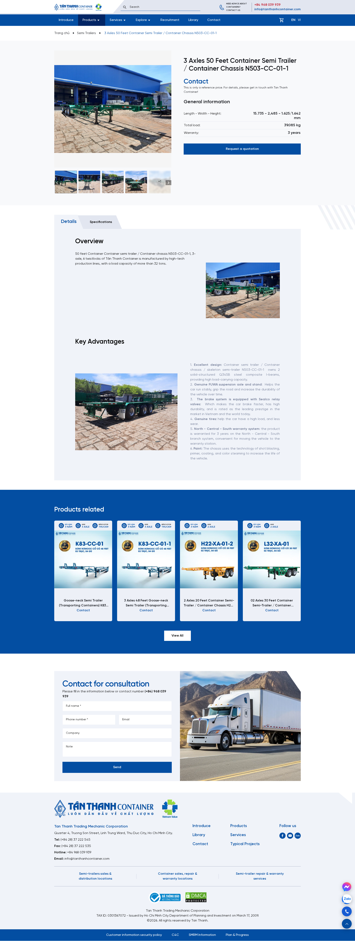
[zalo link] (298, 835)
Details (69, 221)
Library (193, 20)
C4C (175, 935)
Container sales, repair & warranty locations (177, 876)
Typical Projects (245, 844)
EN (293, 20)
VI (299, 20)
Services (238, 835)
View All (177, 635)
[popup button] (347, 924)
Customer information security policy (134, 935)
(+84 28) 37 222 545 (75, 839)
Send (117, 767)
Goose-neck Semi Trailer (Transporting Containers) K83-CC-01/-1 (83, 603)
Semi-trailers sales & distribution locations (95, 876)
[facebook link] (282, 835)
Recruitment (169, 20)
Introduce (66, 20)
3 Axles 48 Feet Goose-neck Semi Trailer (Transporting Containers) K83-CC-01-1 (146, 603)
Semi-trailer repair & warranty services (260, 876)
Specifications (101, 222)
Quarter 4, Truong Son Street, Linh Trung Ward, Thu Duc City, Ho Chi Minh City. (113, 833)
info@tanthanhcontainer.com (277, 9)
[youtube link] (290, 835)
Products (238, 826)
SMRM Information (202, 935)
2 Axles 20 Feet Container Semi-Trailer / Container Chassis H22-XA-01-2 (209, 603)
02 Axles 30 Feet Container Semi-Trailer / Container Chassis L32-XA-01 (272, 603)
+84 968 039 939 (267, 5)
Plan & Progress (237, 935)
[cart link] (281, 20)
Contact (213, 20)
